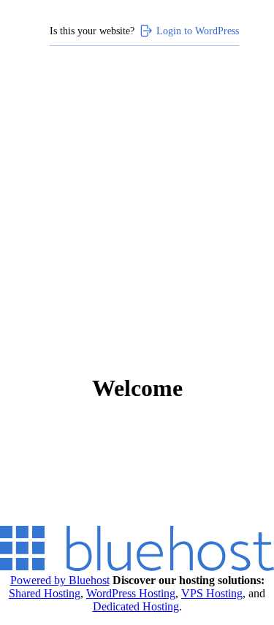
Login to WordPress (197, 30)
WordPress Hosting (130, 593)
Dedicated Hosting (136, 606)
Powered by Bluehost (60, 580)
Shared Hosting (44, 593)
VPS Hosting (212, 593)
